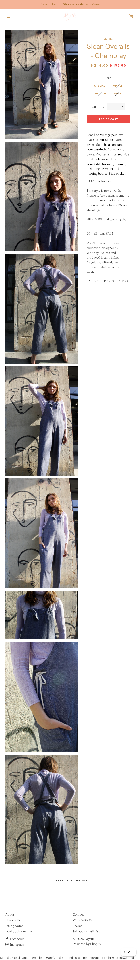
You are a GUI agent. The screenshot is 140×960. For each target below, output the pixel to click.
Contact (78, 914)
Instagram (16, 944)
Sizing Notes (14, 926)
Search (77, 926)
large (117, 93)
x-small (100, 86)
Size (108, 78)
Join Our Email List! (87, 931)
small (118, 86)
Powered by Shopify (87, 944)
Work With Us (82, 920)
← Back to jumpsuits (70, 880)
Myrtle (90, 939)
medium (100, 93)
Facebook (16, 939)
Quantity (98, 106)
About (9, 914)
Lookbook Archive (18, 931)
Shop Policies (15, 920)
